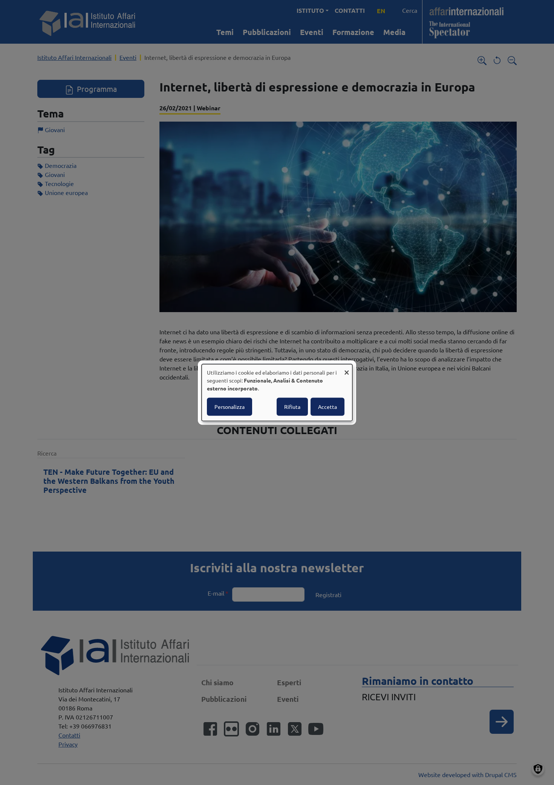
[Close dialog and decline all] (346, 368)
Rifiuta (292, 406)
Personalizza (229, 406)
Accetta (327, 406)
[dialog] (277, 392)
